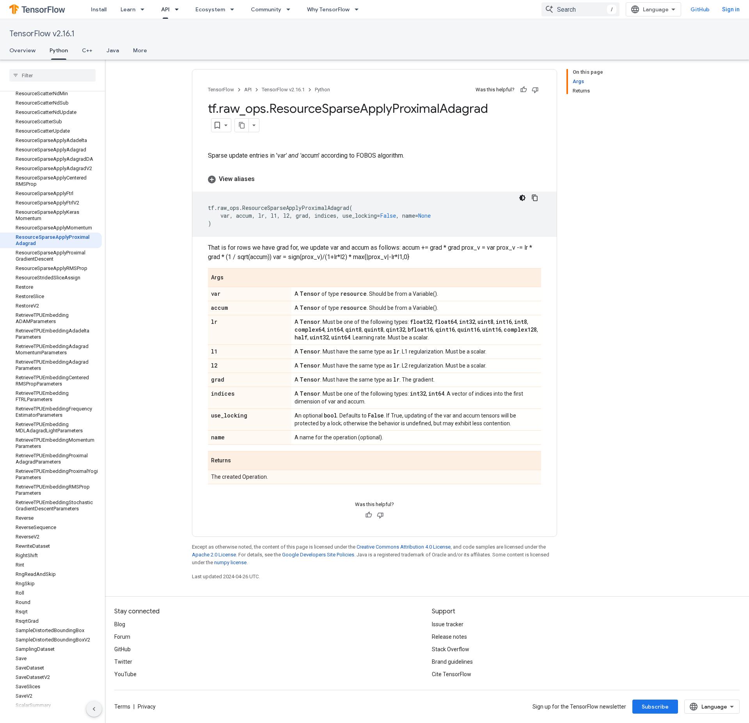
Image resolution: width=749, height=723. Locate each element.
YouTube (125, 674)
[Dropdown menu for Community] (290, 9)
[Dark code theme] (522, 198)
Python (59, 50)
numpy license (230, 562)
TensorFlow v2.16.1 (42, 34)
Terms (122, 706)
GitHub (700, 9)
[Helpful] (523, 90)
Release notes (449, 637)
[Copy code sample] (535, 198)
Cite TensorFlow (451, 674)
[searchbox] (52, 75)
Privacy (147, 706)
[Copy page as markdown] (242, 125)
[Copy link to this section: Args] (231, 278)
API (165, 9)
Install (98, 9)
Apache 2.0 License (214, 555)
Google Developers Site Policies (318, 555)
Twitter (123, 662)
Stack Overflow (450, 649)
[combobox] (580, 9)
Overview (22, 50)
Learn (128, 9)
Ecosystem (210, 9)
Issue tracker (447, 624)
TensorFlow (221, 89)
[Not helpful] (535, 90)
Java (112, 50)
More (140, 50)
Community (266, 9)
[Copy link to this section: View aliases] (262, 179)
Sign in (731, 9)
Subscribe (655, 706)
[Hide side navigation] (94, 709)
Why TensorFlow (328, 9)
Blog (119, 624)
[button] (374, 179)
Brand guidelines (452, 662)
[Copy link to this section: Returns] (239, 461)
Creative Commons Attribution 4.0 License (404, 547)
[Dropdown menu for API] (179, 9)
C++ (87, 50)
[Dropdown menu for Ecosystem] (234, 9)
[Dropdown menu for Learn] (144, 9)
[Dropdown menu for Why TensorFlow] (359, 9)
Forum (122, 637)
